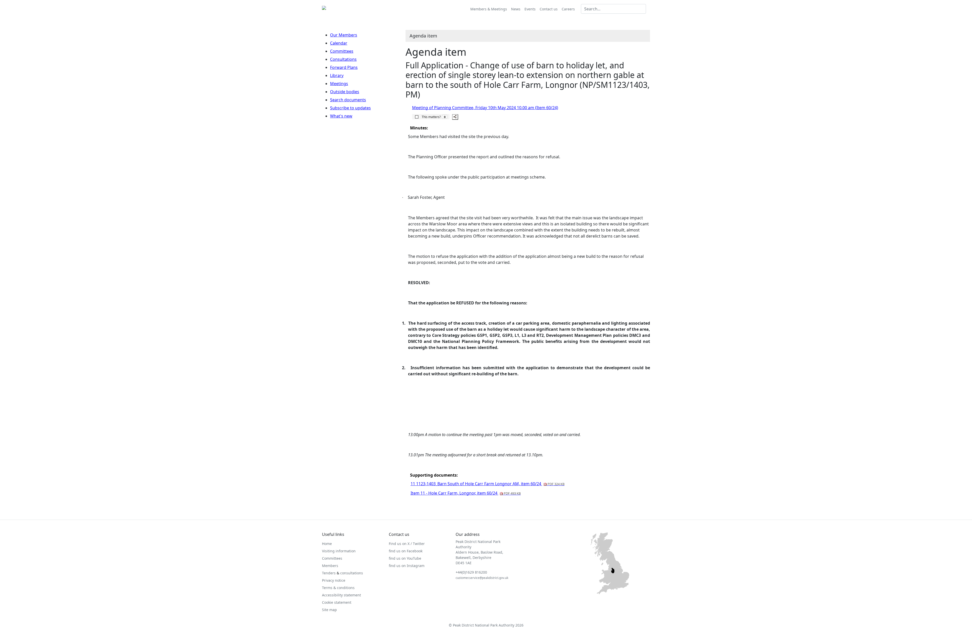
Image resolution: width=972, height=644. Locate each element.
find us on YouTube (405, 558)
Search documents (348, 100)
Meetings (339, 83)
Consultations (343, 59)
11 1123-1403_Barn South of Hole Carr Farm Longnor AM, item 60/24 (487, 483)
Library (336, 75)
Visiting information (339, 551)
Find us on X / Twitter (407, 543)
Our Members (343, 35)
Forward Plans (344, 67)
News (515, 9)
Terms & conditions (338, 587)
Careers (568, 9)
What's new (341, 116)
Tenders (329, 573)
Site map (329, 609)
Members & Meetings (488, 9)
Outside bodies (344, 91)
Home (327, 543)
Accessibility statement (341, 595)
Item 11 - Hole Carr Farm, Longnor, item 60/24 (466, 493)
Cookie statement (336, 602)
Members (330, 565)
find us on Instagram (406, 565)
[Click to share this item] (455, 117)
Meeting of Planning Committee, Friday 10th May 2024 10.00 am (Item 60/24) (485, 107)
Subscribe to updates (350, 108)
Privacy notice (333, 580)
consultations (351, 573)
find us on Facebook (405, 551)
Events (530, 9)
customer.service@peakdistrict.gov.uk (482, 578)
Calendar (338, 43)
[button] (431, 116)
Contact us (549, 9)
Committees (341, 51)
